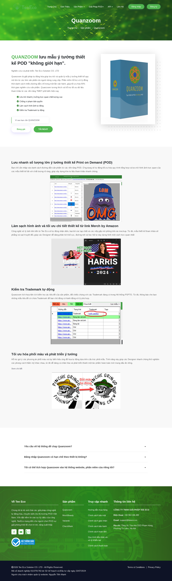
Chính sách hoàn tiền (97, 531)
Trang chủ (51, 7)
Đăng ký (153, 7)
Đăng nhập (136, 7)
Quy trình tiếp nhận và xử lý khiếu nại (97, 538)
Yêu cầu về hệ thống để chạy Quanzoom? (48, 446)
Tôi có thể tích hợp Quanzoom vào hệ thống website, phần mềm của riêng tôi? (69, 467)
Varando (66, 521)
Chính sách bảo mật (97, 515)
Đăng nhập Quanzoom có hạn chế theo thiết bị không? (55, 457)
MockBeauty (68, 515)
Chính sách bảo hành (97, 526)
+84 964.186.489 (131, 515)
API (110, 7)
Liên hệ (120, 7)
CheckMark (67, 526)
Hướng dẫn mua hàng (97, 510)
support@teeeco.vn (128, 520)
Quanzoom (67, 510)
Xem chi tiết (16, 368)
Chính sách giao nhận (97, 521)
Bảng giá (21, 129)
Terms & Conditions (136, 567)
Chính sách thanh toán (98, 545)
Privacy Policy (154, 567)
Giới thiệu (65, 7)
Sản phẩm (78, 7)
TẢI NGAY (43, 129)
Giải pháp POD (95, 7)
